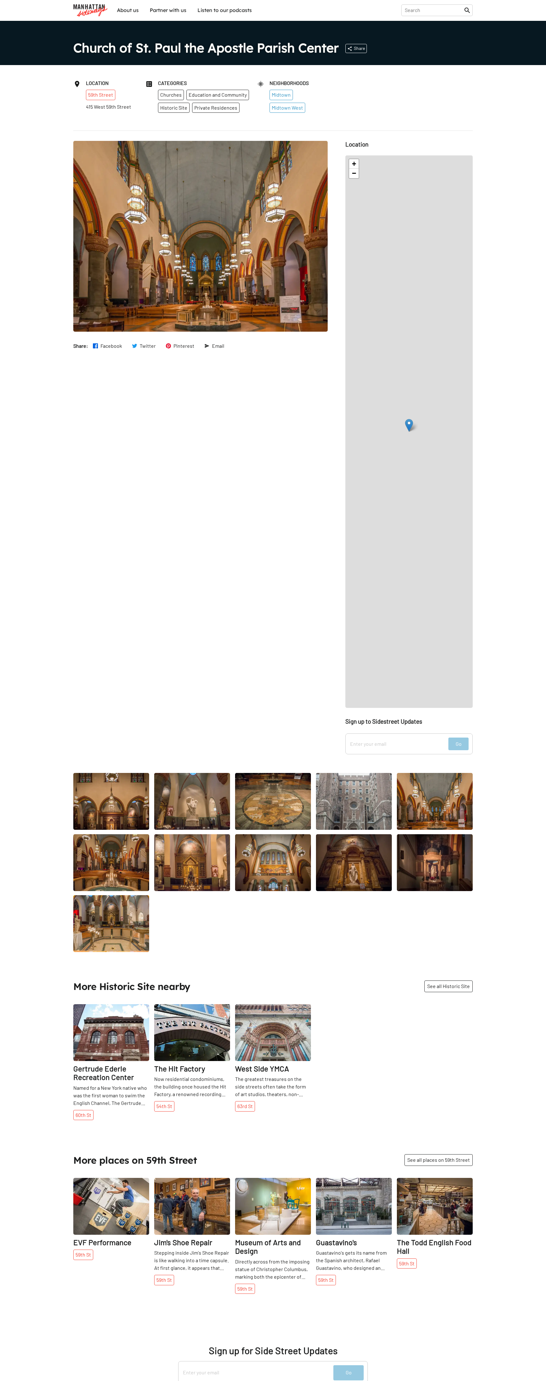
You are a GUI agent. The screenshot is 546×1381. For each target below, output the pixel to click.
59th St (83, 1254)
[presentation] (434, 10)
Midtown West (287, 108)
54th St (164, 1106)
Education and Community (218, 95)
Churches (171, 95)
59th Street (100, 95)
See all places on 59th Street (438, 1160)
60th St (83, 1115)
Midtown (281, 95)
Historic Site (173, 108)
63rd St (245, 1106)
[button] (409, 425)
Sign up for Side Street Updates (273, 1350)
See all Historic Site (448, 986)
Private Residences (215, 108)
